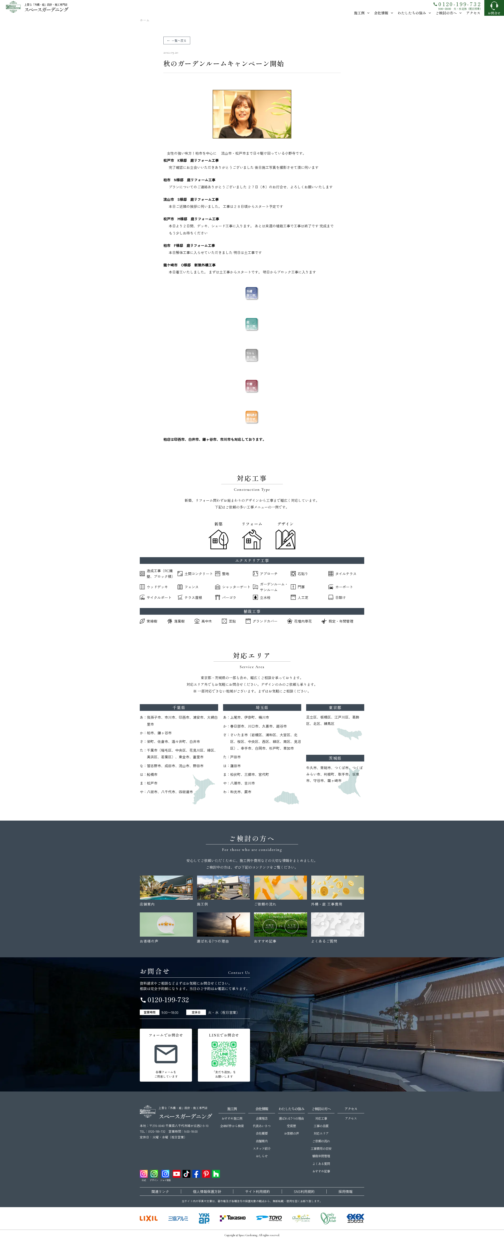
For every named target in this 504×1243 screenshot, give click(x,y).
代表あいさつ (262, 1125)
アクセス (473, 12)
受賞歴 (291, 1125)
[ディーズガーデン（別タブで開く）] (301, 1218)
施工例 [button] (359, 12)
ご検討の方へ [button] (446, 12)
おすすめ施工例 (231, 1118)
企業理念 (262, 1118)
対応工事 (321, 1118)
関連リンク (160, 1191)
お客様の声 (291, 1133)
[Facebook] (196, 1174)
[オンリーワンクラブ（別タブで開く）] (328, 1218)
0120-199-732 (457, 4)
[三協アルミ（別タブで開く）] (178, 1218)
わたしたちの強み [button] (412, 12)
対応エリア (321, 1133)
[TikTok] (186, 1174)
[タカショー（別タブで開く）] (233, 1218)
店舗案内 (262, 1141)
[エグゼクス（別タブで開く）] (355, 1218)
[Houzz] (216, 1174)
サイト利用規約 (257, 1191)
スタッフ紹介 (262, 1148)
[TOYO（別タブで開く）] (269, 1218)
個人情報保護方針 (207, 1191)
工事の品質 (321, 1125)
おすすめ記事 (321, 1171)
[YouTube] (177, 1174)
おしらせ (262, 1156)
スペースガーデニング (46, 9)
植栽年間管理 (321, 1156)
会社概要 (262, 1133)
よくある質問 (321, 1163)
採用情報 (345, 1191)
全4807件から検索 (232, 1125)
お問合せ (494, 13)
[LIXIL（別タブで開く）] (149, 1218)
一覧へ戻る (179, 40)
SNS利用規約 (304, 1191)
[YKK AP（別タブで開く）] (204, 1218)
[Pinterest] (206, 1174)
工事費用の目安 (321, 1148)
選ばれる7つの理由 (291, 1118)
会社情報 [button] (381, 12)
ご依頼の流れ (321, 1141)
